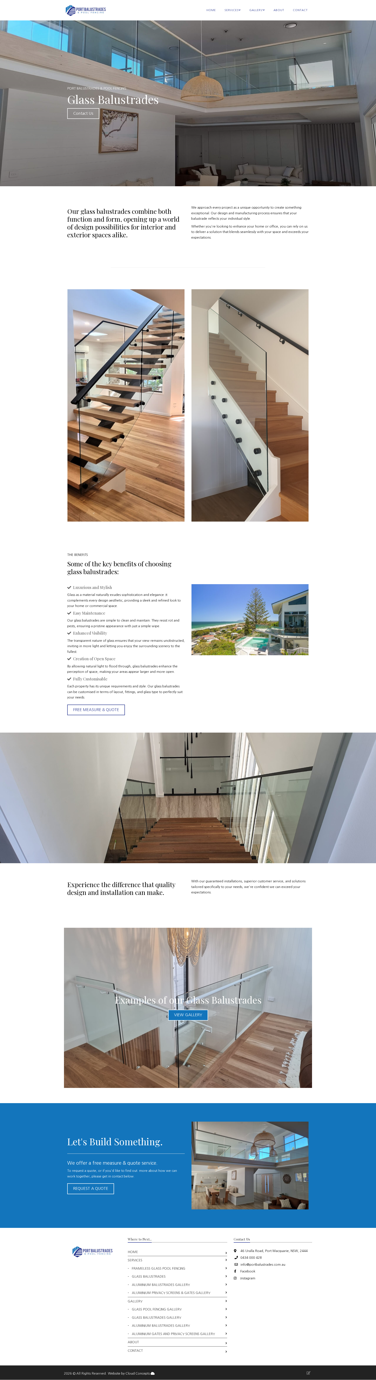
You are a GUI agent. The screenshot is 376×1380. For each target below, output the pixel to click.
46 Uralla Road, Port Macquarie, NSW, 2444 (274, 1250)
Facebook (247, 1271)
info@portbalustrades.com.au (262, 1264)
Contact (300, 10)
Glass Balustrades (149, 1276)
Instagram (247, 1278)
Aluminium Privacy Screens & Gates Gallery (171, 1292)
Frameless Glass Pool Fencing (158, 1268)
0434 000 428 (251, 1257)
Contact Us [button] (83, 113)
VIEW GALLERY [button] (188, 1015)
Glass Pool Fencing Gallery (157, 1309)
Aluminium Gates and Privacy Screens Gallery (173, 1333)
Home (211, 10)
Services (135, 1260)
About (279, 10)
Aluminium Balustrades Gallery (161, 1284)
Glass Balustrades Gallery (156, 1317)
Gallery (135, 1301)
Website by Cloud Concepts (129, 1373)
